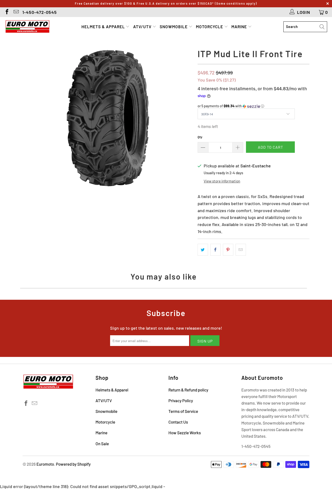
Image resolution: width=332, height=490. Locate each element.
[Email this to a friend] (241, 250)
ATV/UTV (142, 26)
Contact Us (178, 421)
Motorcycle (210, 26)
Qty (200, 137)
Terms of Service (183, 411)
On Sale (102, 443)
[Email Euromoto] (16, 12)
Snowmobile (174, 26)
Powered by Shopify (73, 464)
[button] (253, 106)
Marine (239, 26)
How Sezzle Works (184, 432)
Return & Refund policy (188, 389)
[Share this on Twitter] (203, 250)
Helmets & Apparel (103, 26)
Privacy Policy (180, 400)
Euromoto (45, 464)
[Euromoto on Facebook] (6, 12)
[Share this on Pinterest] (228, 250)
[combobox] (305, 26)
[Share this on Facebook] (215, 250)
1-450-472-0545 (39, 12)
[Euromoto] (27, 26)
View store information (222, 181)
